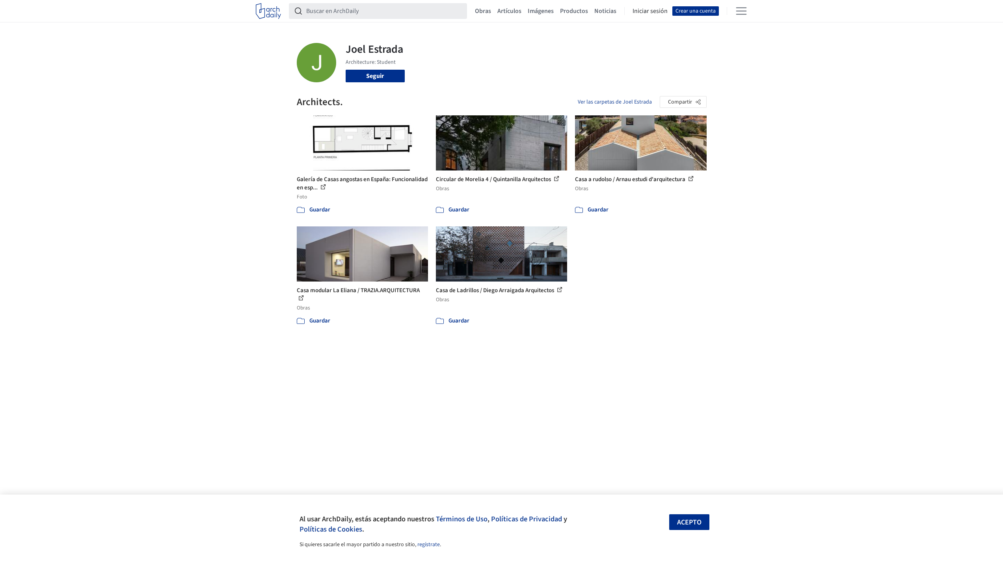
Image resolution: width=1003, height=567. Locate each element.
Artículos (509, 11)
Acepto (689, 522)
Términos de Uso (462, 519)
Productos (574, 11)
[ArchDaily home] (268, 11)
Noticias (605, 11)
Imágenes (541, 11)
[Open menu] (741, 11)
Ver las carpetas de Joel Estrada (615, 102)
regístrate (428, 544)
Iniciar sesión (650, 11)
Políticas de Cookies (331, 529)
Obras (483, 11)
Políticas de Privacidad (526, 519)
